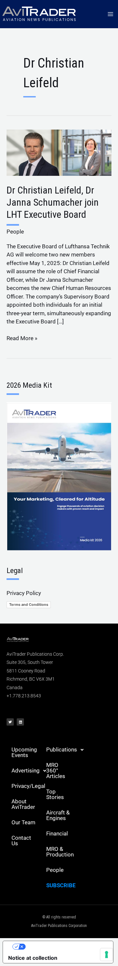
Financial (57, 833)
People (15, 231)
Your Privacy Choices (65, 946)
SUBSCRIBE (61, 885)
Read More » (22, 337)
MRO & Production (60, 852)
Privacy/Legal (26, 786)
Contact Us (21, 840)
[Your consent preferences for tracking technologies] (106, 954)
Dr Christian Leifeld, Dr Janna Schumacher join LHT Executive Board (53, 202)
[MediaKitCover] (59, 476)
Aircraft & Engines (58, 815)
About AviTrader (23, 804)
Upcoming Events (24, 752)
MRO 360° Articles (55, 770)
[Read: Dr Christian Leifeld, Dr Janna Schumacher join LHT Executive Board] (59, 152)
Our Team (23, 822)
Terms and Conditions (28, 604)
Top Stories (55, 794)
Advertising (25, 770)
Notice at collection (32, 958)
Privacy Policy (24, 593)
